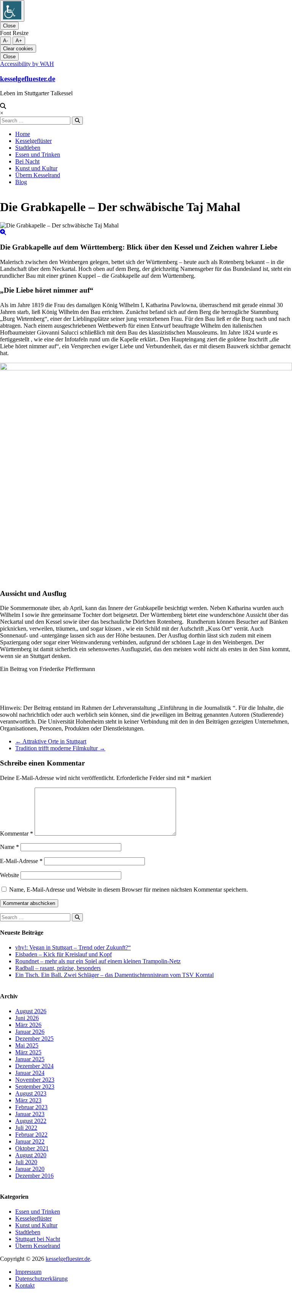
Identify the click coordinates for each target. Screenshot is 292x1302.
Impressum (28, 1271)
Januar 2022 (29, 1141)
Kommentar (16, 833)
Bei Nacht (27, 161)
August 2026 (30, 1011)
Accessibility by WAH (27, 64)
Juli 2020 (26, 1162)
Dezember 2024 (34, 1066)
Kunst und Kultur (36, 168)
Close (9, 26)
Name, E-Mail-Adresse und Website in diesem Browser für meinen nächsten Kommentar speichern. (128, 889)
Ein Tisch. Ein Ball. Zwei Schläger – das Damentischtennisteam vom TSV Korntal (114, 975)
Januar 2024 (29, 1073)
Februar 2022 (31, 1134)
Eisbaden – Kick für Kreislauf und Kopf (63, 954)
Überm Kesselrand (37, 175)
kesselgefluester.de (27, 79)
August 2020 (30, 1155)
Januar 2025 (29, 1059)
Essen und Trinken (37, 154)
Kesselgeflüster (33, 141)
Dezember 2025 (34, 1038)
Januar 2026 (29, 1031)
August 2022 (30, 1121)
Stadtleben (27, 147)
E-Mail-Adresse (21, 861)
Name (9, 847)
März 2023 (28, 1100)
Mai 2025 (26, 1045)
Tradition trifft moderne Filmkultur (60, 748)
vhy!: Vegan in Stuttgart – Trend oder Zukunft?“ (73, 947)
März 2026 (28, 1025)
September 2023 (34, 1086)
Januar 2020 (29, 1169)
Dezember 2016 (34, 1175)
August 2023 (30, 1093)
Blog (21, 182)
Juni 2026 (27, 1018)
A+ (19, 40)
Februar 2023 (31, 1107)
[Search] (77, 121)
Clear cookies (18, 48)
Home (22, 134)
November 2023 (34, 1079)
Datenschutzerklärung (41, 1278)
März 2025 (28, 1052)
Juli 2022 (26, 1127)
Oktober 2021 (32, 1148)
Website (9, 875)
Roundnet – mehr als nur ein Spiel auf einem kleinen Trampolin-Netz (98, 961)
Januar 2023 (29, 1114)
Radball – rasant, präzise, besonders (58, 968)
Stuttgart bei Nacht (37, 1239)
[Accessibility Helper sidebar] (12, 11)
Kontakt (25, 1285)
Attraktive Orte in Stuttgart (50, 741)
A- (5, 40)
